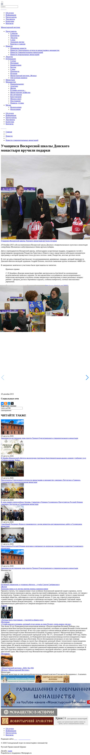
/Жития (4, 587)
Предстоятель (11, 31)
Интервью (14, 63)
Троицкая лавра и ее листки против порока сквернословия (24, 589)
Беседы (13, 67)
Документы (10, 19)
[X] (12, 403)
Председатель (11, 17)
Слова (12, 40)
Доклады (13, 38)
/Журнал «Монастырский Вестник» (15, 670)
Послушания (15, 101)
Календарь (10, 21)
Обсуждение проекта (18, 78)
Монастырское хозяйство (20, 92)
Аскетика (14, 86)
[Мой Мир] (9, 403)
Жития (13, 88)
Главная (9, 132)
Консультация (15, 97)
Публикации (11, 59)
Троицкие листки (17, 42)
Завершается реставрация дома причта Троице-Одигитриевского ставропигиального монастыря (39, 438)
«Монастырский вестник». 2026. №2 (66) (17, 668)
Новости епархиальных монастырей (24, 55)
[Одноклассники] (5, 403)
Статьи (13, 61)
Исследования (16, 95)
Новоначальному (17, 84)
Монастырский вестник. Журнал (23, 76)
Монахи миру (15, 99)
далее (10, 751)
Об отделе (10, 13)
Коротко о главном (17, 44)
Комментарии (15, 65)
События (13, 33)
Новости (9, 46)
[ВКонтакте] (2, 403)
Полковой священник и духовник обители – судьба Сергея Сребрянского (30, 585)
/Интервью (5, 622)
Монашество (11, 82)
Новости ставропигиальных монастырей (26, 52)
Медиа (8, 105)
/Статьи (4, 606)
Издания (13, 73)
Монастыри (10, 80)
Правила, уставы (17, 103)
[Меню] (2, 4)
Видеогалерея (15, 107)
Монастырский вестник (10, 27)
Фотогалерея (15, 109)
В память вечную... (18, 90)
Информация (11, 15)
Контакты (9, 23)
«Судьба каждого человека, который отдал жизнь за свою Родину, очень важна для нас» (36, 624)
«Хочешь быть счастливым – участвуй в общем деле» (22, 620)
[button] (87, 377)
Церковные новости (18, 48)
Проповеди (14, 36)
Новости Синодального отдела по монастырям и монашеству (34, 50)
